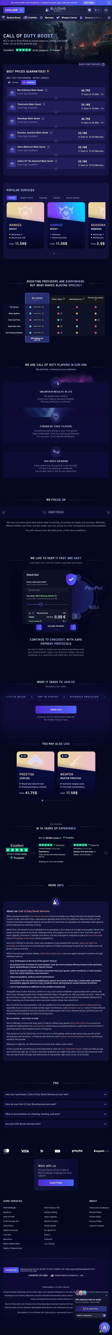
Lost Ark (7, 1235)
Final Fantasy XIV (11, 1221)
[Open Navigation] (106, 10)
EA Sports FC (50, 1230)
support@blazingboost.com (82, 1269)
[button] (13, 82)
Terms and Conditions (99, 1208)
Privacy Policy (95, 1221)
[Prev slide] (50, 254)
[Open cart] (89, 10)
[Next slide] (62, 254)
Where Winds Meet (11, 1244)
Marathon (7, 1239)
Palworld (48, 1239)
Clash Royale (50, 1226)
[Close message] (109, 3)
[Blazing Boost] (55, 10)
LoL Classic (49, 1244)
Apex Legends (50, 1217)
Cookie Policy (95, 1217)
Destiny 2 (7, 1212)
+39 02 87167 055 (28, 1271)
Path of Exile (8, 1217)
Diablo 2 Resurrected (12, 1248)
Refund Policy (95, 1212)
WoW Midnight (9, 1208)
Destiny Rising (50, 1212)
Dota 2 (47, 1235)
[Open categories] (109, 18)
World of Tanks (51, 1221)
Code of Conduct (96, 1226)
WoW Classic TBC (52, 1208)
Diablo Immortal (10, 1230)
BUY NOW (89, 3)
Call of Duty (8, 1226)
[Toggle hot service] (56, 98)
